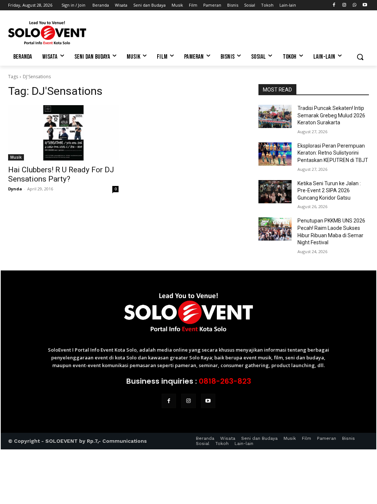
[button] (360, 57)
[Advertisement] (181, 32)
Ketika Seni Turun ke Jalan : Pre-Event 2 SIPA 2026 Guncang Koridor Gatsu (329, 190)
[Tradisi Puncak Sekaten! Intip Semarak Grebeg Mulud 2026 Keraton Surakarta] (275, 116)
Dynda (15, 188)
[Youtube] (364, 5)
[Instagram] (344, 5)
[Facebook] (334, 5)
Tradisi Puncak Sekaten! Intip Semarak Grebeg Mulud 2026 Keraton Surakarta (331, 115)
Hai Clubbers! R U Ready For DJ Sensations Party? (61, 174)
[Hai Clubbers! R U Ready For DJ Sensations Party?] (63, 132)
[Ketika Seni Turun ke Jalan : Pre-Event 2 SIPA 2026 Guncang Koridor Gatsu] (275, 191)
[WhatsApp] (354, 5)
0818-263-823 (225, 381)
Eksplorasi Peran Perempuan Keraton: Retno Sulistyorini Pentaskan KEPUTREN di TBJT (332, 153)
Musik (16, 157)
